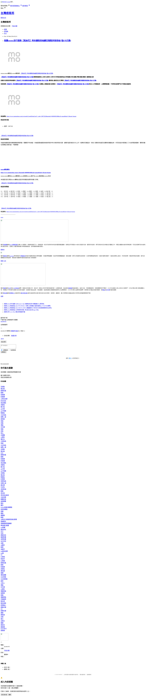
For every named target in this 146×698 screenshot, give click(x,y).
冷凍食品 (3, 441)
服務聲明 (89, 674)
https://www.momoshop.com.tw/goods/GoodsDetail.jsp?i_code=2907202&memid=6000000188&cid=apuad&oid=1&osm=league (41, 116)
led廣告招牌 (4, 551)
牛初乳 (3, 487)
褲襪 (2, 573)
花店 (2, 533)
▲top (2, 338)
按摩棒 (3, 593)
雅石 (2, 503)
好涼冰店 (3, 400)
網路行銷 (3, 607)
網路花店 (3, 535)
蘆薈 (2, 612)
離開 (10, 694)
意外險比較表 (5, 495)
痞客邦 (13, 331)
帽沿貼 (3, 388)
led (1, 554)
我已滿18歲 (4, 694)
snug (2, 217)
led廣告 (3, 556)
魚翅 (2, 443)
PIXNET (60, 674)
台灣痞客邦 (7, 13)
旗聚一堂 (3, 417)
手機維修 (3, 599)
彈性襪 (3, 571)
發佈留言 (3, 352)
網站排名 (3, 529)
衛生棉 (5, 293)
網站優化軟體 (5, 525)
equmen (12, 256)
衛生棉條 (3, 603)
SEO (2, 531)
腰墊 (2, 513)
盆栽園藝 (3, 501)
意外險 (3, 493)
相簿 (5, 29)
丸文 (5, 261)
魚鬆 (2, 261)
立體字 (3, 545)
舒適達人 (12, 293)
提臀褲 (3, 630)
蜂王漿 (3, 485)
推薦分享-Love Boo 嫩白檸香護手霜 (14, 312)
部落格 (6, 31)
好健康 (3, 479)
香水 (2, 619)
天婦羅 (3, 435)
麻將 (2, 581)
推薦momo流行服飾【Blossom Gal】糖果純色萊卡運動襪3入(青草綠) (24, 304)
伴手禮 (108, 290)
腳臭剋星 (14, 244)
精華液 (3, 614)
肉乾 (2, 431)
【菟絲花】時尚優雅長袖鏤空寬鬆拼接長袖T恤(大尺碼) (36, 73)
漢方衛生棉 (24, 293)
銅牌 (2, 547)
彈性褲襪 (3, 575)
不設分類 (14, 26)
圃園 (2, 623)
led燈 (2, 553)
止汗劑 (3, 409)
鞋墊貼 (3, 413)
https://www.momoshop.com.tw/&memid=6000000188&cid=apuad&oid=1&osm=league (26, 172)
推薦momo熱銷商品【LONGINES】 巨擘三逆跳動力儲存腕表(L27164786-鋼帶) (27, 306)
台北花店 (3, 541)
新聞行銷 (3, 610)
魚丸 (2, 433)
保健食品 (3, 481)
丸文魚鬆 (3, 577)
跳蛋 (2, 595)
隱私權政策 (82, 674)
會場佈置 (3, 539)
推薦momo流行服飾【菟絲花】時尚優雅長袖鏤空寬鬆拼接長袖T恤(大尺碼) (37, 40)
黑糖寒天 (3, 521)
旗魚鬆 (70, 288)
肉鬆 (2, 423)
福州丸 (3, 439)
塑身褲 (3, 627)
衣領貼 (3, 386)
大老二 (3, 583)
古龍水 (3, 621)
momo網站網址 (5, 169)
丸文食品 (16, 288)
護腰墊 (3, 515)
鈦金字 (3, 558)
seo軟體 (3, 527)
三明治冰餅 (4, 398)
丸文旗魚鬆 (4, 579)
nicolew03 (3, 321)
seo (1, 608)
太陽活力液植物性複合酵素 (9, 519)
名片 (5, 33)
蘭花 (2, 505)
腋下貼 (3, 407)
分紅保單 (3, 497)
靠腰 (2, 511)
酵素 (2, 491)
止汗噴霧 (3, 411)
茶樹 (2, 616)
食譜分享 (14, 335)
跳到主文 (3, 17)
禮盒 (103, 290)
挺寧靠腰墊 (4, 509)
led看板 (3, 560)
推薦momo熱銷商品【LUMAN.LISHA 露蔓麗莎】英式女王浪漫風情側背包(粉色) (28, 308)
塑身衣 (2, 249)
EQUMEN (4, 628)
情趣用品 (3, 591)
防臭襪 (3, 396)
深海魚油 (3, 489)
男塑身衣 (23, 256)
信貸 (2, 296)
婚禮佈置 (3, 537)
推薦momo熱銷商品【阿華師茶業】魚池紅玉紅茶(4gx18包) (21, 310)
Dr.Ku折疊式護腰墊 (6, 507)
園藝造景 (3, 499)
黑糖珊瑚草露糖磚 (6, 523)
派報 (2, 543)
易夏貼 (3, 404)
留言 (16, 331)
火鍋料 (3, 437)
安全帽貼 (3, 402)
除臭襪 (5, 244)
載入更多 (3, 341)
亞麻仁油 (3, 483)
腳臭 (2, 392)
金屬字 (3, 549)
